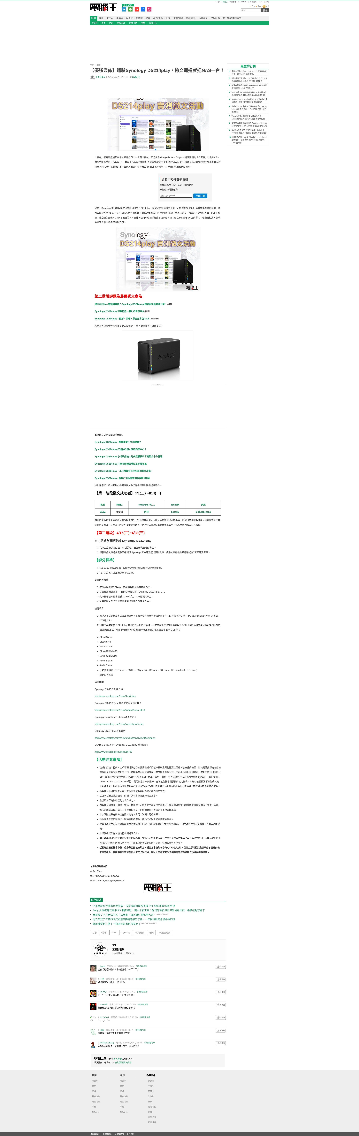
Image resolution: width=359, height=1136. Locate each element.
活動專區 (203, 18)
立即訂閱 (200, 196)
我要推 (221, 967)
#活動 (94, 933)
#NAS (113, 933)
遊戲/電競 (191, 18)
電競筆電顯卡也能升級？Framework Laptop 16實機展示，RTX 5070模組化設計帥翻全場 (249, 124)
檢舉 (145, 966)
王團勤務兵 (100, 77)
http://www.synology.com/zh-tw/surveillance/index (119, 724)
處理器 (109, 18)
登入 (253, 6)
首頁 (92, 65)
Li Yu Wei (104, 1017)
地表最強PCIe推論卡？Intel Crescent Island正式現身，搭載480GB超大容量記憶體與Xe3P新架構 (249, 140)
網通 (168, 18)
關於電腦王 (95, 1134)
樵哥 (102, 505)
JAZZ (103, 512)
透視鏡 (266, 2)
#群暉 (151, 933)
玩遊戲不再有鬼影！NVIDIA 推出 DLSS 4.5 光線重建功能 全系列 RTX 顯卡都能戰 (249, 79)
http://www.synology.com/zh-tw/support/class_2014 (120, 710)
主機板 (119, 18)
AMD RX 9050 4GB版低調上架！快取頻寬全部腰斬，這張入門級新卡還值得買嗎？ (249, 100)
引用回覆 (139, 966)
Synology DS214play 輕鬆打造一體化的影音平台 (119, 311)
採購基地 (233, 2)
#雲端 (103, 933)
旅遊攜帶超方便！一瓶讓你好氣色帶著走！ (117, 923)
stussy (103, 992)
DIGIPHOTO (242, 2)
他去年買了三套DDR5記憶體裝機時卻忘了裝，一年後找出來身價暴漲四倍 (134, 919)
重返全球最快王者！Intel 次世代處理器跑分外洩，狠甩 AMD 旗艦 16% (249, 72)
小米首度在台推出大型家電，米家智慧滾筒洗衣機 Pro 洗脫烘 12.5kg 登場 (134, 905)
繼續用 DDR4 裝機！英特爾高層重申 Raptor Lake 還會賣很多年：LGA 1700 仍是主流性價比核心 (249, 109)
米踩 (203, 505)
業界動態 (215, 18)
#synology (125, 933)
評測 (101, 18)
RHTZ (119, 505)
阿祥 (146, 512)
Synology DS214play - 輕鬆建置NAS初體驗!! (118, 442)
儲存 (148, 18)
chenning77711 (146, 505)
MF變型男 (253, 2)
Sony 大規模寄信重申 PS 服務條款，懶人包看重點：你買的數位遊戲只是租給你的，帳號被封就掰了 (149, 910)
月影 (102, 979)
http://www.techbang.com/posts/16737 (113, 752)
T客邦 (218, 2)
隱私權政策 (107, 1134)
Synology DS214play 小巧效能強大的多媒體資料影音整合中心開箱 (128, 456)
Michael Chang (107, 1043)
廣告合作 (130, 1134)
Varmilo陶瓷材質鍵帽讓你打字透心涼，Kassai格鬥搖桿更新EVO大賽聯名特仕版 (248, 117)
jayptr (102, 966)
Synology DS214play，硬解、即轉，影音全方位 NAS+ (123, 318)
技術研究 (153, 23)
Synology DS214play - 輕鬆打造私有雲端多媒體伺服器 (122, 478)
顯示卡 (129, 18)
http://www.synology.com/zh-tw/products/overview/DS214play (125, 738)
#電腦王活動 (164, 933)
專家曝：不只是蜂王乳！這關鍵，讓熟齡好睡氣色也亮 (123, 914)
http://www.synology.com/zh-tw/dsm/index (115, 696)
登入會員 (117, 1059)
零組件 (94, 23)
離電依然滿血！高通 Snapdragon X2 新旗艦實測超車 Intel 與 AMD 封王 (249, 86)
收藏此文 (136, 77)
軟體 (143, 23)
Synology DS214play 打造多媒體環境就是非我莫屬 (121, 464)
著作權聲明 (119, 1134)
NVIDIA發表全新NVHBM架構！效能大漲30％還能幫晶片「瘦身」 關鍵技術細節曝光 (249, 131)
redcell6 (175, 505)
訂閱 (267, 6)
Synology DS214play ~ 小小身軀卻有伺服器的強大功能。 (124, 471)
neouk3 (175, 512)
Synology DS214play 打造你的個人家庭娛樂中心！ (121, 449)
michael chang (203, 512)
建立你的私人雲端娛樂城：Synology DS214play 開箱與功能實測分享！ (131, 304)
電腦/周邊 (178, 18)
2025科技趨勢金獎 (232, 18)
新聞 (93, 18)
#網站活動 (139, 933)
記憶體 (139, 18)
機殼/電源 (158, 18)
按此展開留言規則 (123, 1062)
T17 (260, 2)
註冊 (259, 6)
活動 (99, 65)
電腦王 (103, 7)
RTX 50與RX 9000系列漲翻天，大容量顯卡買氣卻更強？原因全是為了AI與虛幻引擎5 (249, 93)
